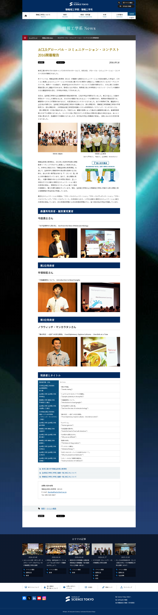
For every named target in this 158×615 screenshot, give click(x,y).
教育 (65, 15)
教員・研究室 (85, 15)
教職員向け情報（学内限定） (127, 603)
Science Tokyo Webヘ (124, 597)
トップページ (25, 15)
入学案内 (119, 15)
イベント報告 (51, 508)
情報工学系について (43, 15)
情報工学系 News (47, 38)
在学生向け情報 (122, 600)
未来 (104, 15)
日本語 (132, 14)
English (131, 17)
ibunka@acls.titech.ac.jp (57, 492)
